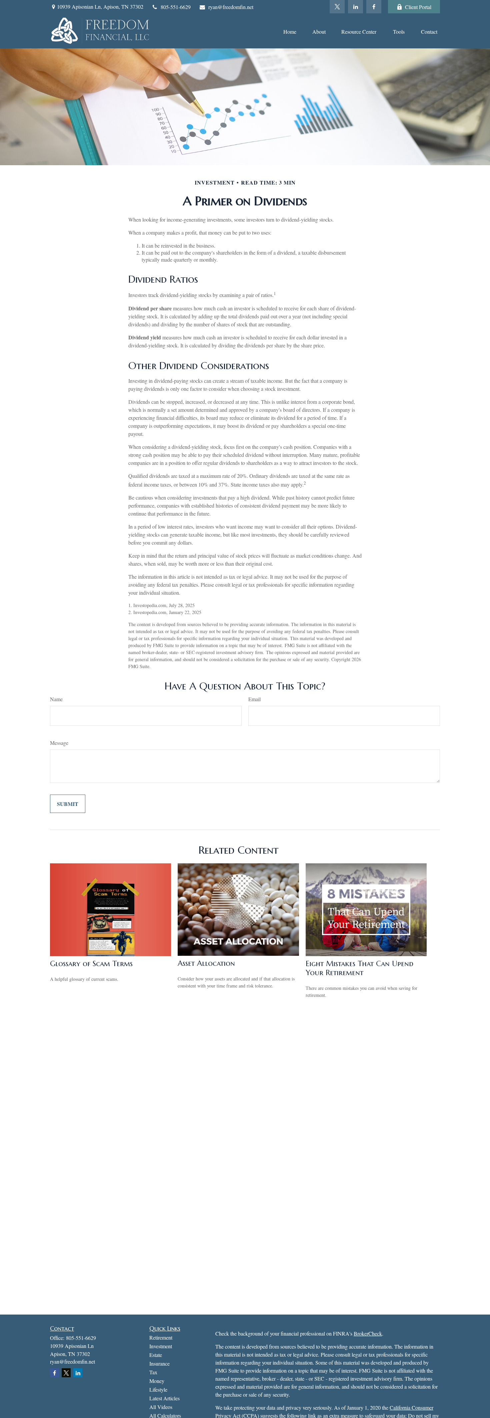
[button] (289, 31)
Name (56, 698)
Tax (153, 1372)
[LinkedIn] (355, 6)
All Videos (160, 1406)
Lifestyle (158, 1389)
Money (156, 1380)
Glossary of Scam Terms (91, 963)
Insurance (159, 1363)
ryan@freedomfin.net (230, 6)
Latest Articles (164, 1398)
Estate (155, 1354)
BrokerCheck (368, 1333)
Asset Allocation (206, 963)
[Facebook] (373, 6)
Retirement (160, 1337)
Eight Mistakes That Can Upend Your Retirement (359, 968)
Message (59, 742)
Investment (160, 1346)
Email (254, 698)
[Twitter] (337, 6)
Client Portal (418, 6)
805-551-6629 (176, 6)
